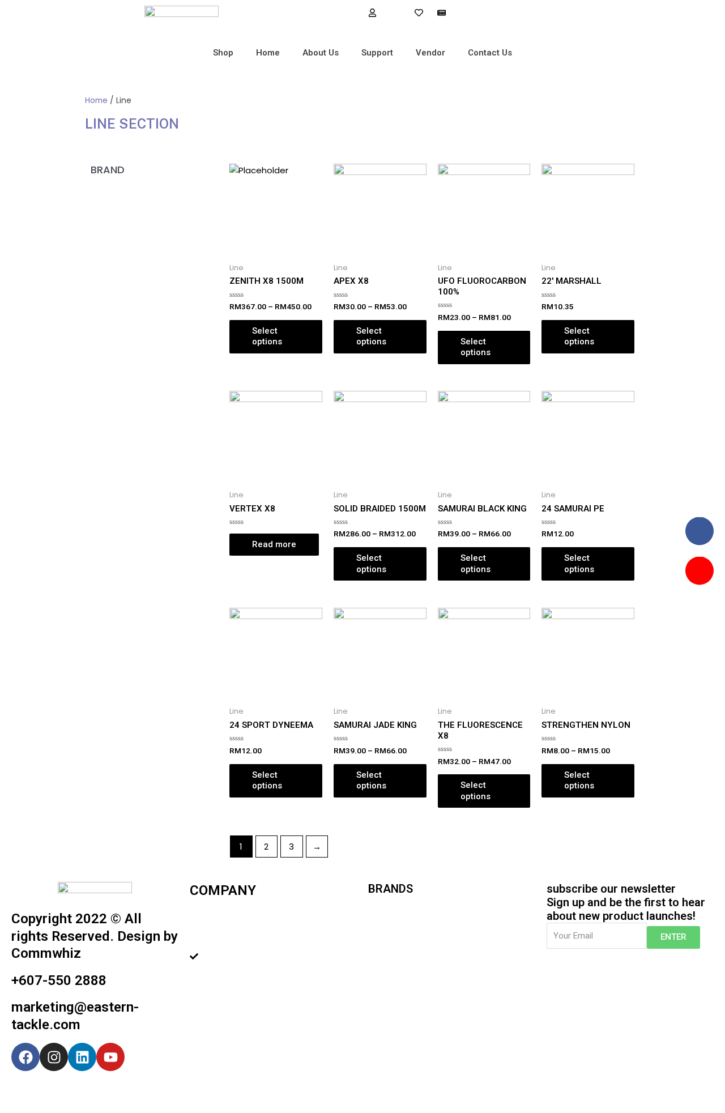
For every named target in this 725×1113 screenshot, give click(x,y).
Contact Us (490, 53)
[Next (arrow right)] (70, 1107)
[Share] (70, 1092)
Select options (267, 336)
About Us (320, 53)
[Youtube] (110, 1057)
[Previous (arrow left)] (22, 1107)
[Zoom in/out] (165, 1092)
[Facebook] (25, 1057)
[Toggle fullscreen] (117, 1092)
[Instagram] (54, 1057)
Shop (223, 53)
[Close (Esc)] (22, 1092)
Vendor (430, 53)
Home (268, 53)
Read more (274, 544)
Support (377, 53)
